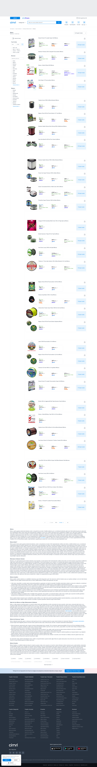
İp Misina (14, 658)
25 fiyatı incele (81, 44)
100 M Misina (37, 658)
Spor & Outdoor (19, 28)
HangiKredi (71, 764)
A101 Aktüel (43, 713)
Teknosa (58, 719)
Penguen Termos (12, 683)
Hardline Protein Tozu (45, 679)
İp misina (43, 537)
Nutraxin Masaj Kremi (60, 705)
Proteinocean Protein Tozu (46, 683)
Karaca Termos (12, 686)
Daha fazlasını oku (11, 757)
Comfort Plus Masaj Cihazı (61, 697)
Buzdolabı (11, 713)
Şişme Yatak (74, 688)
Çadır (73, 681)
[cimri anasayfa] (15, 18)
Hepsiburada (58, 711)
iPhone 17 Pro (27, 713)
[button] (11, 762)
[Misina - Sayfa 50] (68, 522)
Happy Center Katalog (45, 717)
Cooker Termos (12, 685)
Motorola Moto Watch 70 (29, 721)
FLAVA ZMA (43, 690)
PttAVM (57, 713)
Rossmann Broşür (44, 734)
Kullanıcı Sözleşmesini (66, 759)
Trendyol (58, 732)
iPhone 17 (27, 711)
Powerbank (11, 737)
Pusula (73, 690)
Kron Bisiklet (27, 686)
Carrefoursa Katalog (44, 724)
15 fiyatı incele (81, 193)
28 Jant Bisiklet (28, 699)
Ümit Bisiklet (27, 690)
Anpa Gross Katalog (44, 722)
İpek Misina (56, 658)
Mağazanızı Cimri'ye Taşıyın (77, 726)
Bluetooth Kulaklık (12, 730)
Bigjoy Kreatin (43, 688)
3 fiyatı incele (81, 119)
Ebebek (57, 726)
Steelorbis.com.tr (84, 764)
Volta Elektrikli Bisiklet (29, 681)
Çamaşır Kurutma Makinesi (14, 734)
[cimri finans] (26, 18)
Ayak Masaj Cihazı (59, 686)
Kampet (73, 696)
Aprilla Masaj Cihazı (60, 696)
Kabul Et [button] (7, 760)
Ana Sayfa (12, 28)
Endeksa (66, 764)
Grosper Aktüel (43, 721)
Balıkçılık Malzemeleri (27, 28)
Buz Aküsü (74, 701)
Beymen (58, 728)
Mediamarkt (58, 721)
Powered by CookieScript (11, 764)
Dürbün (73, 685)
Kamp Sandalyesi (75, 694)
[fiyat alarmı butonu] (84, 38)
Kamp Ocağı (74, 683)
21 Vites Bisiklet (28, 694)
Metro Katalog (43, 728)
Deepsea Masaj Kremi (60, 692)
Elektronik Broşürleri (44, 735)
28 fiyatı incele (81, 446)
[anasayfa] (13, 22)
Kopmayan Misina (76, 658)
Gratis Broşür (43, 730)
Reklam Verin (74, 721)
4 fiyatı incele (81, 106)
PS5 (25, 735)
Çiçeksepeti (58, 722)
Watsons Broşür (44, 732)
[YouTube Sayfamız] (23, 752)
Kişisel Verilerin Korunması (77, 719)
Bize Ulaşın (74, 722)
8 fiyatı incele (81, 86)
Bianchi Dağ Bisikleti (29, 685)
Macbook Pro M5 (28, 728)
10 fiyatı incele (81, 240)
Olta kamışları (68, 610)
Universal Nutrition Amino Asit (46, 705)
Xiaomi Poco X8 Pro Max (29, 732)
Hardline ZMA (43, 703)
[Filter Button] (22, 44)
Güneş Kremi (11, 722)
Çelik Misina (28, 658)
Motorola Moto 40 (28, 722)
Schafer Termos (12, 694)
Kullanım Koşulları (75, 717)
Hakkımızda (74, 711)
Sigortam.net (50, 764)
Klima (10, 711)
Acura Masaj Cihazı (60, 683)
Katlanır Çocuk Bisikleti (29, 701)
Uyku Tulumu (74, 686)
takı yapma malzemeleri (78, 621)
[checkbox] (17, 61)
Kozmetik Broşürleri (44, 737)
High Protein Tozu (44, 701)
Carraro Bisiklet (28, 683)
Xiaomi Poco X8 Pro (28, 734)
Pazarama (58, 715)
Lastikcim (58, 734)
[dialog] (11, 760)
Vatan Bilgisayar (59, 724)
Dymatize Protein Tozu (45, 696)
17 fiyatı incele (81, 387)
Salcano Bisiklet (28, 692)
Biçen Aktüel (43, 715)
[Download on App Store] (56, 748)
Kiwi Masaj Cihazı (59, 703)
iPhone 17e (27, 717)
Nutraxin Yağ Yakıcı (44, 697)
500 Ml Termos (12, 697)
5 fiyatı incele (81, 58)
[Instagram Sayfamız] (20, 752)
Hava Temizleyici (12, 728)
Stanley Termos (12, 679)
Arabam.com (55, 764)
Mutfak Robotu (12, 721)
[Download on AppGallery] (82, 748)
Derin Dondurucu (12, 717)
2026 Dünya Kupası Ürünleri (30, 737)
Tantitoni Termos (12, 692)
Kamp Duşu (74, 705)
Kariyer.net (45, 764)
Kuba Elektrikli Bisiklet (29, 688)
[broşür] (66, 22)
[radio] (17, 47)
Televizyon (11, 732)
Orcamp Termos (12, 688)
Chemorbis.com (77, 764)
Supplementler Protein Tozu (46, 692)
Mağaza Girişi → (75, 728)
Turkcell (58, 730)
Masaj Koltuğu (59, 694)
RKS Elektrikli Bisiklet (29, 679)
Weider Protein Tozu (44, 681)
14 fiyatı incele (81, 72)
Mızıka (21, 658)
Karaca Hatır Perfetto (29, 726)
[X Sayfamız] (13, 752)
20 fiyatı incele (81, 146)
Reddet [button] (15, 760)
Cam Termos (11, 705)
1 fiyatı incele (81, 466)
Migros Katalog (43, 719)
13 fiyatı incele (81, 254)
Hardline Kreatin (44, 686)
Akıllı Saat (11, 724)
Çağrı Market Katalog (45, 726)
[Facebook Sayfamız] (10, 752)
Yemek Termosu (75, 697)
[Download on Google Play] (69, 748)
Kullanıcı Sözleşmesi (76, 724)
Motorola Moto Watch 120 (30, 719)
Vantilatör (11, 715)
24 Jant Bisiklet (28, 697)
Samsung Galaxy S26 (29, 730)
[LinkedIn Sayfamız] (16, 752)
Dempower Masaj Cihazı (61, 688)
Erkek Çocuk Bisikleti (29, 703)
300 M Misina (46, 658)
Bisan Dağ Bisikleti (28, 696)
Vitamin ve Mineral (12, 719)
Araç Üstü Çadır (75, 699)
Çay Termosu (11, 703)
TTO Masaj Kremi (59, 701)
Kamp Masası (74, 692)
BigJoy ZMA (43, 699)
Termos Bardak (12, 701)
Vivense (58, 737)
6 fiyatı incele (81, 301)
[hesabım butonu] (84, 22)
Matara (73, 703)
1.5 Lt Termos (11, 699)
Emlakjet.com (61, 764)
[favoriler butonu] (78, 22)
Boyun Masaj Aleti (59, 690)
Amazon (58, 717)
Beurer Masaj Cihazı (60, 699)
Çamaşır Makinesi (12, 735)
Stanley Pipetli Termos (13, 681)
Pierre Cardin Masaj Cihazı (61, 681)
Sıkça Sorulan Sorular (76, 713)
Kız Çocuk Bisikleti (28, 705)
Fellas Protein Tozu (44, 694)
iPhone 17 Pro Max (28, 715)
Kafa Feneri (74, 679)
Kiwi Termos (11, 690)
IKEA (57, 735)
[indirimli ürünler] (72, 22)
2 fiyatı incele (81, 132)
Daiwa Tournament (65, 658)
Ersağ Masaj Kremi (60, 679)
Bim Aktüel (43, 711)
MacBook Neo (27, 724)
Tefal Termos (11, 696)
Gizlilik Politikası (75, 715)
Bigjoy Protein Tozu (44, 685)
